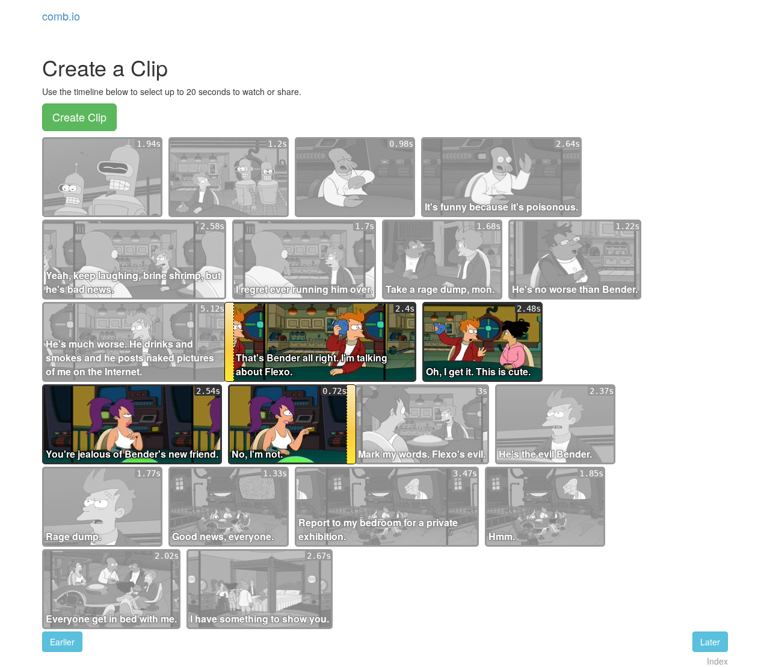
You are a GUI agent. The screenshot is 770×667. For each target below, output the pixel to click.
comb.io (61, 15)
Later (710, 642)
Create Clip (79, 116)
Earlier (62, 642)
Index (717, 661)
